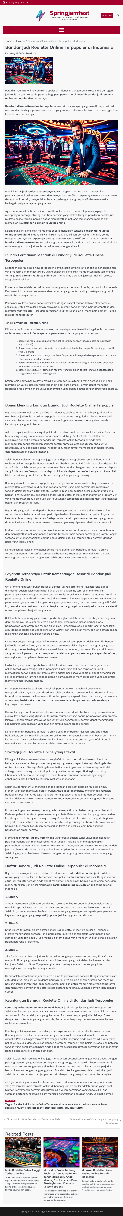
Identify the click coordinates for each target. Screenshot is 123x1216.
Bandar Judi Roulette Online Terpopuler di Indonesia (43, 1104)
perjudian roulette (15, 1107)
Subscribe (107, 15)
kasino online (81, 1104)
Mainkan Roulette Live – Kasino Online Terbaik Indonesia (97, 1173)
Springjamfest (70, 13)
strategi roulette (54, 1107)
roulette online (35, 1107)
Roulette (10, 1101)
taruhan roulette (74, 1107)
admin (32, 53)
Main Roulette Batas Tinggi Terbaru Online (22, 1172)
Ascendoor (74, 1211)
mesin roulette (98, 1104)
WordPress (98, 1211)
